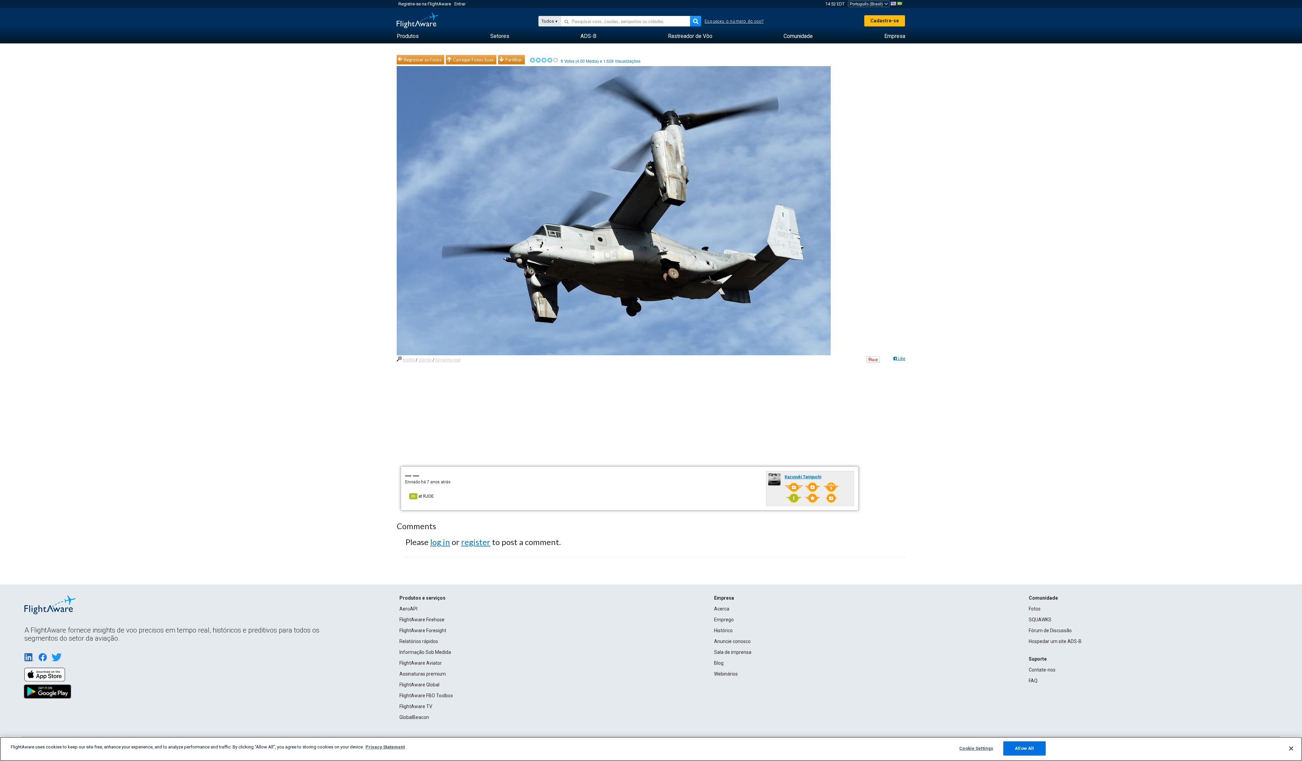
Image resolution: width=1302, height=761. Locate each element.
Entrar (460, 3)
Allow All (1024, 748)
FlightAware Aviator (420, 663)
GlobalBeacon (414, 717)
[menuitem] (407, 36)
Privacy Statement (385, 746)
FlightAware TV (415, 706)
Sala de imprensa (732, 652)
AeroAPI (408, 609)
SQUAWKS (1040, 619)
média (409, 360)
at (422, 496)
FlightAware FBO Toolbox (426, 695)
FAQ (1033, 680)
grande (425, 360)
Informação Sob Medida (425, 652)
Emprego (724, 619)
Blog (719, 663)
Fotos (1035, 609)
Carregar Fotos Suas (473, 59)
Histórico (723, 630)
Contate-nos (1042, 670)
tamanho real (447, 360)
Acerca (721, 609)
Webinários (726, 674)
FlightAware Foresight (422, 630)
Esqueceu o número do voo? (734, 21)
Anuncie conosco (732, 641)
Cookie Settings (976, 748)
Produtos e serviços (422, 598)
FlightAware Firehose (422, 619)
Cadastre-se (884, 20)
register (475, 542)
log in (440, 542)
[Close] (1291, 748)
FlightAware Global (419, 684)
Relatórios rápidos (418, 641)
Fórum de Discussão (1050, 630)
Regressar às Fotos (422, 59)
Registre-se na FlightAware (424, 3)
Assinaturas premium (422, 674)
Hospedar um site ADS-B (1055, 641)
